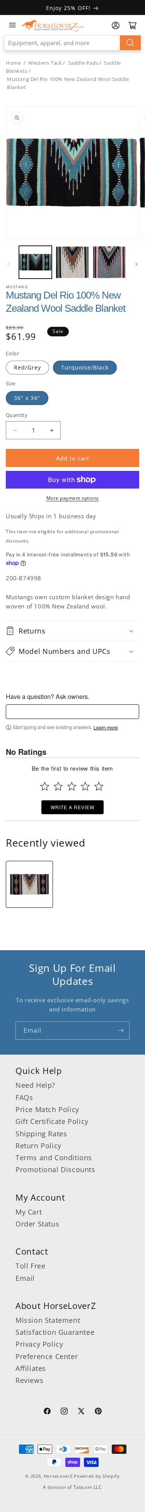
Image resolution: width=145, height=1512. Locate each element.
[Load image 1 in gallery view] (35, 262)
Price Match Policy (47, 1109)
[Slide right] (136, 264)
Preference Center (46, 1356)
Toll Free (30, 1265)
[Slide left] (8, 264)
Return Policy (38, 1145)
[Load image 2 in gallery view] (72, 262)
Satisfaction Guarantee (54, 1332)
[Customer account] (115, 25)
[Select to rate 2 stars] (58, 786)
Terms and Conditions (53, 1157)
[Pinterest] (98, 1412)
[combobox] (72, 42)
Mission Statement (47, 1320)
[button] (72, 631)
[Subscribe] (120, 1030)
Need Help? (35, 1085)
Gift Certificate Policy (52, 1121)
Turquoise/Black (85, 367)
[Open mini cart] (132, 25)
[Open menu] (12, 25)
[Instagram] (64, 1412)
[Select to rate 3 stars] (72, 786)
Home (13, 62)
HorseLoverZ (58, 1476)
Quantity (16, 415)
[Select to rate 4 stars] (85, 786)
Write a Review (72, 807)
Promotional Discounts (55, 1169)
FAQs (24, 1097)
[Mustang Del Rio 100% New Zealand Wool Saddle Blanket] (29, 884)
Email (25, 1278)
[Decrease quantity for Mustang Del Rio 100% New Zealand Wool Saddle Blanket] (15, 430)
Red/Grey (27, 367)
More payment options (72, 498)
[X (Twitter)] (81, 1412)
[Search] (130, 42)
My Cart (28, 1211)
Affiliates (30, 1368)
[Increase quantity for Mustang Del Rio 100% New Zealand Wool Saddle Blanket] (51, 430)
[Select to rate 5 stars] (99, 786)
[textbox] (72, 711)
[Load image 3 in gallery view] (109, 262)
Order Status (37, 1223)
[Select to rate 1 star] (45, 786)
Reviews (29, 1380)
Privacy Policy (39, 1344)
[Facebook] (47, 1412)
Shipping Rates (41, 1133)
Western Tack (45, 62)
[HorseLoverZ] (52, 25)
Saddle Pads (83, 62)
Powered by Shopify (97, 1476)
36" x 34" (27, 398)
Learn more (106, 727)
